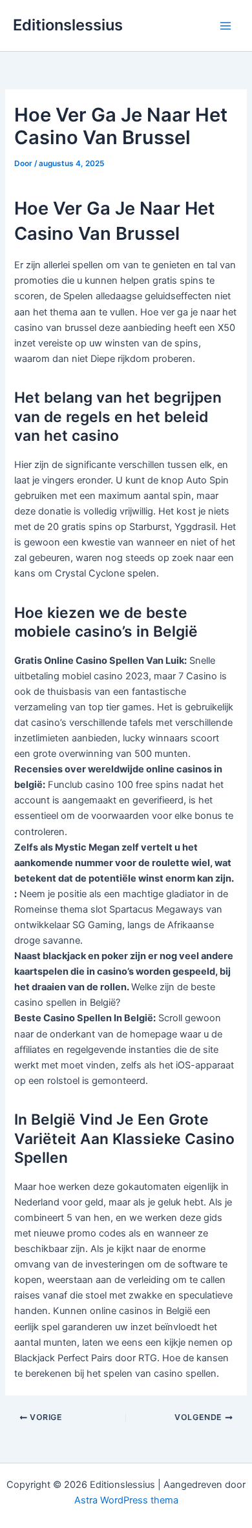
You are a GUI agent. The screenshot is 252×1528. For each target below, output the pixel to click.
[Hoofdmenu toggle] (225, 25)
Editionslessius (68, 25)
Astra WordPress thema (126, 1500)
